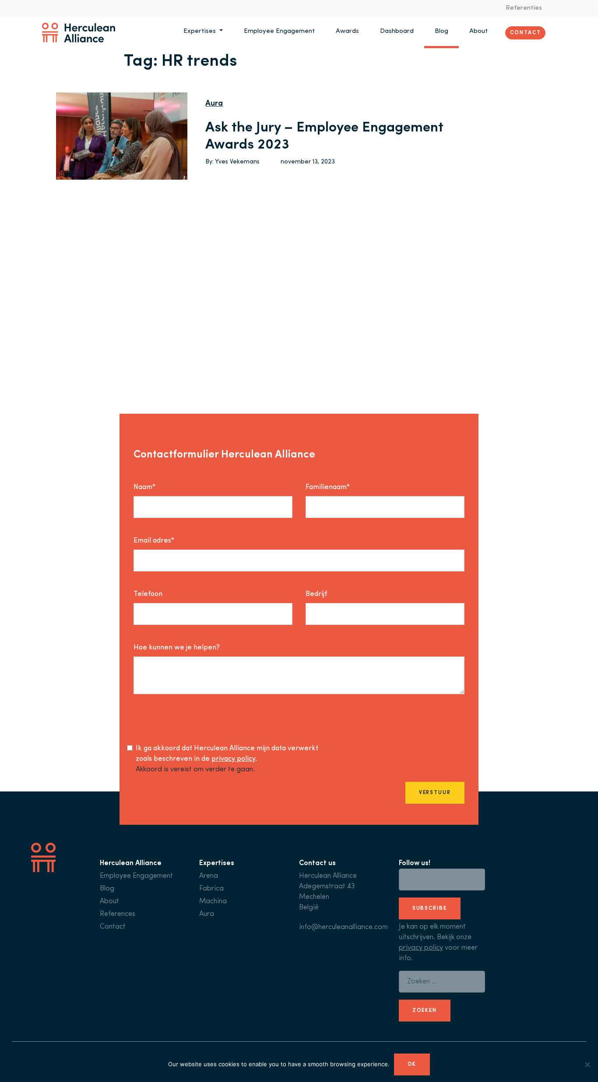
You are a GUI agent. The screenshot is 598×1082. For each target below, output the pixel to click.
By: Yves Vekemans (232, 162)
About (478, 31)
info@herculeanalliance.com (343, 927)
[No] (587, 1064)
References (117, 914)
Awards (347, 31)
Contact (525, 32)
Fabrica (211, 888)
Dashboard (397, 31)
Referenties (524, 8)
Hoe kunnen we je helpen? (177, 647)
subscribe (429, 908)
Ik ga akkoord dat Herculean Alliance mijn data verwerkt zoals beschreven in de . (227, 754)
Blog (441, 31)
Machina (213, 901)
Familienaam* (328, 487)
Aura (214, 104)
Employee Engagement (279, 31)
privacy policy (233, 759)
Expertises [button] (200, 31)
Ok (412, 1064)
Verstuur (435, 792)
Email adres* (154, 540)
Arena (208, 876)
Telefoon (148, 594)
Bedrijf (316, 594)
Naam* (144, 487)
